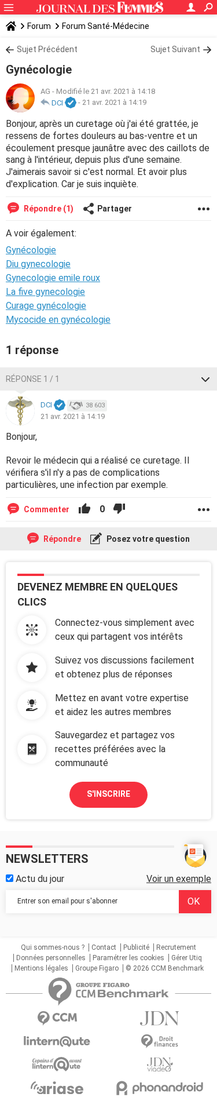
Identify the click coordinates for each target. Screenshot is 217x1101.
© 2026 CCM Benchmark (165, 968)
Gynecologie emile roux (53, 277)
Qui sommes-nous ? (52, 947)
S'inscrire (108, 794)
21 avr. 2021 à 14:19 (114, 103)
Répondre (61, 539)
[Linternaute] (57, 1041)
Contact (103, 947)
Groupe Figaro (97, 968)
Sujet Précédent (47, 49)
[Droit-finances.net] (160, 1041)
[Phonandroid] (160, 1088)
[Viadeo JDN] (160, 1065)
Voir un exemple (178, 878)
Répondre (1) (47, 208)
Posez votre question (147, 539)
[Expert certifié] (70, 103)
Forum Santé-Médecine (105, 26)
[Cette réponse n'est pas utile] (119, 509)
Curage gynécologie (46, 305)
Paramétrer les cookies (128, 958)
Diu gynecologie (38, 263)
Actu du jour (38, 878)
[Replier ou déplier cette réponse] (205, 379)
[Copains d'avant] (57, 1064)
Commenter (45, 509)
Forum (39, 26)
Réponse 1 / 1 (33, 379)
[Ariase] (57, 1087)
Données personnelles (51, 958)
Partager (114, 208)
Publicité (136, 947)
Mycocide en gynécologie (58, 319)
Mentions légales (41, 968)
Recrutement (176, 947)
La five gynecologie (45, 291)
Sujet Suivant (175, 49)
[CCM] (57, 1018)
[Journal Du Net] (160, 1018)
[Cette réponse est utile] (84, 509)
